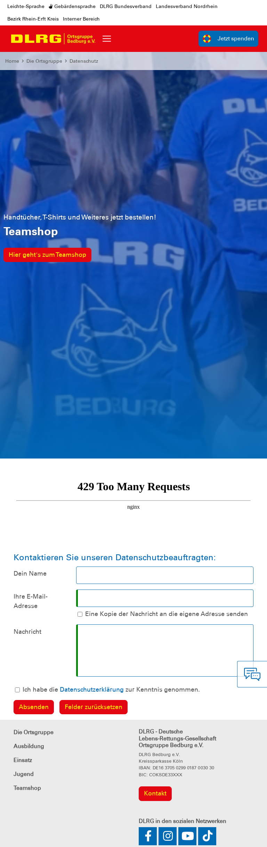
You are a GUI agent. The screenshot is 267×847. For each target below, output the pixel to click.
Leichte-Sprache (25, 6)
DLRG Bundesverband (126, 6)
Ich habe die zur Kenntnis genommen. (111, 689)
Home (12, 61)
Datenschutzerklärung (92, 689)
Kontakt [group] (155, 793)
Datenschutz (84, 61)
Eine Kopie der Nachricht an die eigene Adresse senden (166, 614)
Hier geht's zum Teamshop (47, 255)
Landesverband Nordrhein (187, 6)
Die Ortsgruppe (44, 61)
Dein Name (30, 573)
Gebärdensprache (74, 6)
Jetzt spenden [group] (236, 38)
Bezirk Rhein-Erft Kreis (33, 19)
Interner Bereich (81, 19)
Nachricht (27, 632)
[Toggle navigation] (106, 38)
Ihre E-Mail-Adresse (31, 601)
